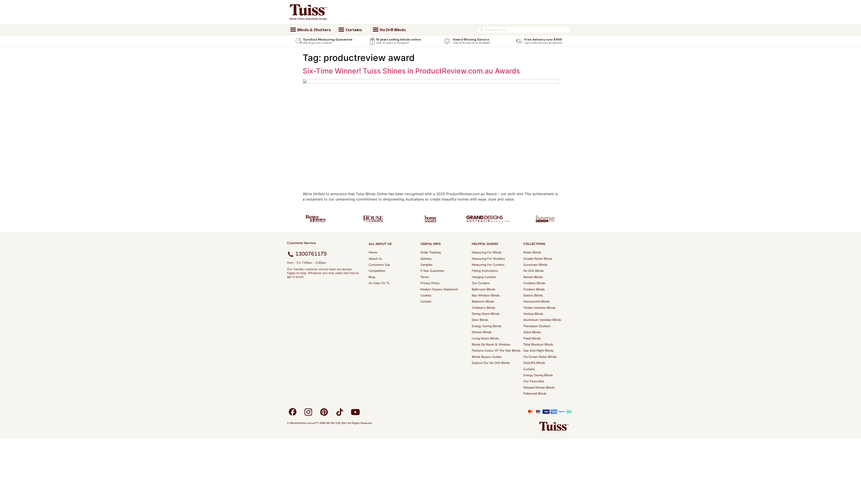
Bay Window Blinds (486, 295)
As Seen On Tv (379, 283)
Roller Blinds (532, 252)
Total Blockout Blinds (538, 344)
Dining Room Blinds (486, 314)
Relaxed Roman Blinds (539, 387)
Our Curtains (481, 283)
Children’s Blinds (483, 308)
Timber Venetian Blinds (539, 308)
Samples (426, 265)
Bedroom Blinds (483, 301)
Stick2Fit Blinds (534, 363)
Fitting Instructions (485, 271)
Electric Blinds (533, 295)
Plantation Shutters (537, 326)
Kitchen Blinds (482, 332)
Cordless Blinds (534, 283)
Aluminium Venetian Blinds (542, 320)
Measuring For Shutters (488, 259)
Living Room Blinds (485, 338)
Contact (425, 301)
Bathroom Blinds (483, 289)
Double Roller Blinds (537, 259)
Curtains (529, 369)
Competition (377, 271)
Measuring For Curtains (488, 265)
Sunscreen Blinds (535, 265)
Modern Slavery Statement (439, 289)
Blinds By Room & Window (491, 344)
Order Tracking (430, 252)
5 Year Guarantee (432, 271)
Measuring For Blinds (487, 252)
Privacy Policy (429, 283)
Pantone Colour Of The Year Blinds (496, 350)
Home (373, 252)
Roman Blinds (533, 277)
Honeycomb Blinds (536, 301)
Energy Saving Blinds (486, 326)
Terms (424, 277)
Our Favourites (533, 381)
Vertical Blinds (533, 314)
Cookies (425, 295)
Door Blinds (480, 320)
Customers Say (379, 265)
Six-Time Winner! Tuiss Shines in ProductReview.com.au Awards (411, 71)
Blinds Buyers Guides (487, 357)
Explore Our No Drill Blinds (491, 363)
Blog (372, 277)
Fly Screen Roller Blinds (540, 357)
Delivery (426, 259)
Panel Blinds (532, 338)
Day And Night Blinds (538, 350)
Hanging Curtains (484, 277)
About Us (375, 259)
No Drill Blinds (533, 271)
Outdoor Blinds (534, 289)
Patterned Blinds (535, 393)
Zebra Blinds (532, 332)
